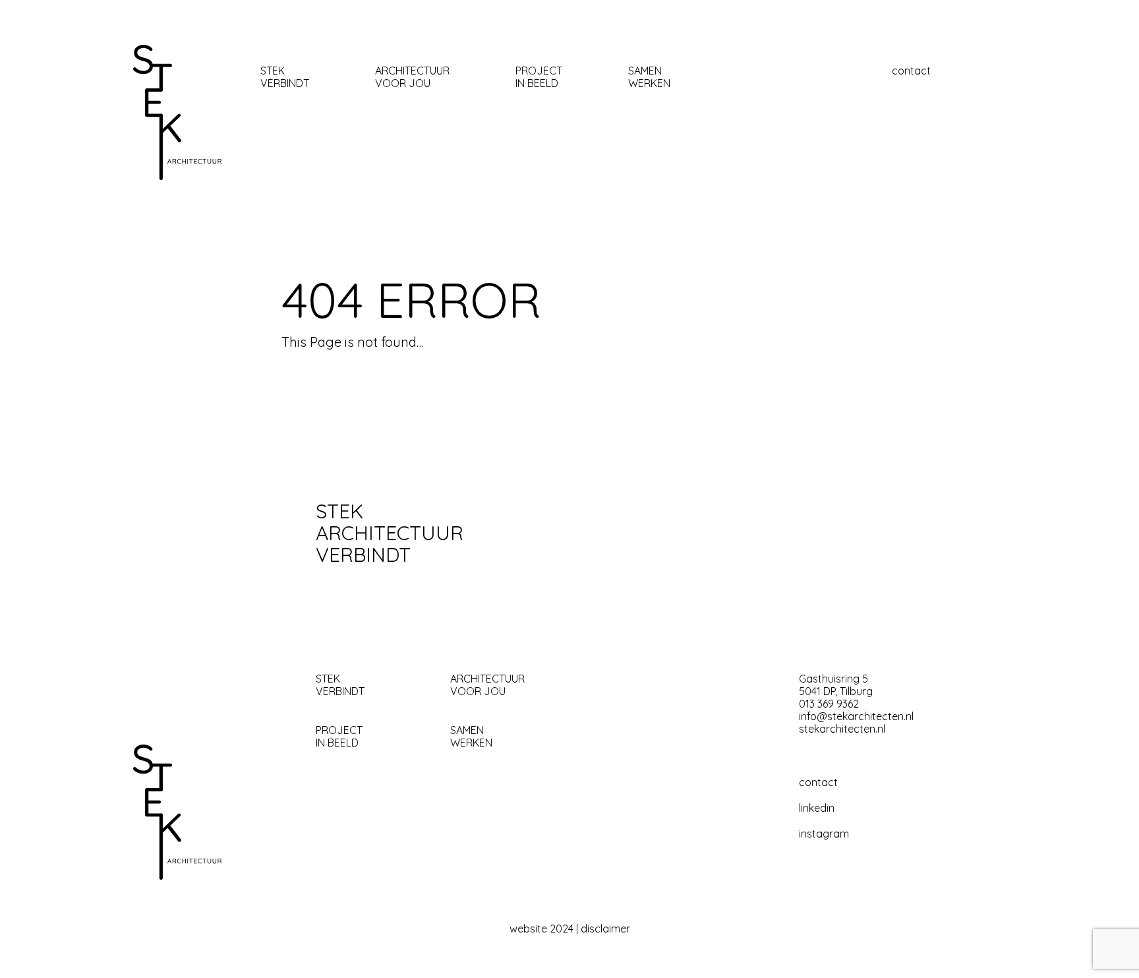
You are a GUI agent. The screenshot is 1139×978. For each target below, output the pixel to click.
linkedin (816, 808)
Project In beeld (538, 77)
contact (911, 71)
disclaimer (605, 929)
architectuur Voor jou (412, 77)
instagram (824, 834)
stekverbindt (284, 77)
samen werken (649, 77)
